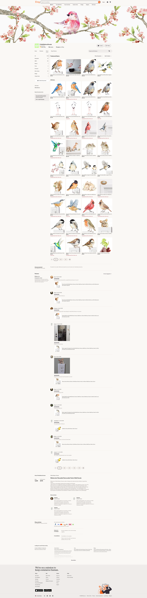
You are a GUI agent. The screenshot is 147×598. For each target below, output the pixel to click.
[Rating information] (40, 47)
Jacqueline (56, 420)
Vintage (82, 4)
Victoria (55, 308)
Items (36, 51)
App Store (39, 590)
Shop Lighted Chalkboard (58, 549)
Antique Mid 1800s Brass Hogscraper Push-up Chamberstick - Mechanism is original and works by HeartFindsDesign (63, 556)
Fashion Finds (75, 4)
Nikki (55, 436)
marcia (55, 452)
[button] (100, 45)
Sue (55, 276)
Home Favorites (67, 4)
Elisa (55, 292)
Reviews (41, 51)
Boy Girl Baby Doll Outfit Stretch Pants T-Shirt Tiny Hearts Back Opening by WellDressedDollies (83, 550)
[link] (51, 259)
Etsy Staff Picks (59, 4)
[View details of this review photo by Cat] (62, 366)
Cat (54, 356)
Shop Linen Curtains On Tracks (40, 549)
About (47, 51)
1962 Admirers (37, 87)
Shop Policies (54, 51)
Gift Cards (93, 4)
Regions (110, 595)
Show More (73, 560)
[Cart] (110, 2)
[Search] (99, 2)
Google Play (48, 590)
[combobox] (69, 2)
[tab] (42, 56)
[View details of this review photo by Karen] (62, 333)
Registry (87, 4)
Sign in (103, 2)
